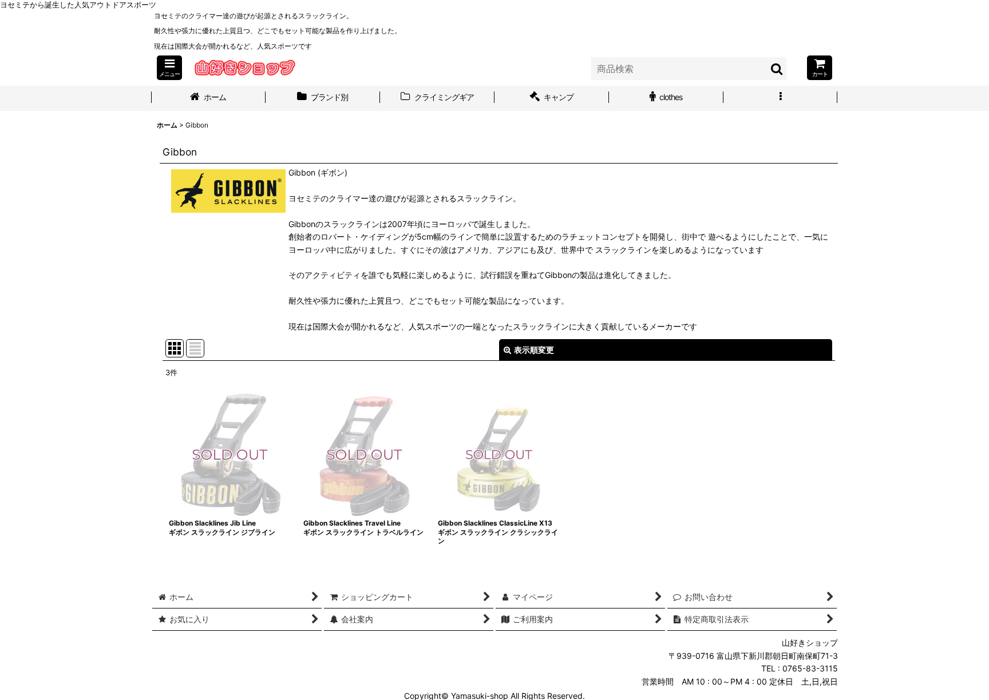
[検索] (777, 68)
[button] (169, 67)
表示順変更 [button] (534, 350)
